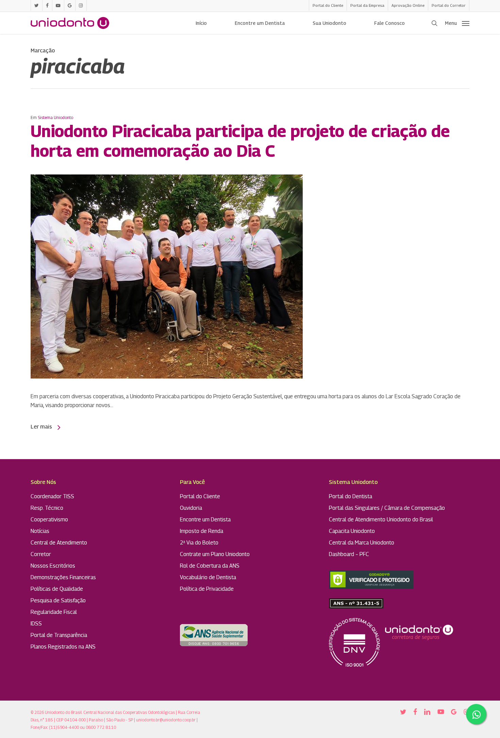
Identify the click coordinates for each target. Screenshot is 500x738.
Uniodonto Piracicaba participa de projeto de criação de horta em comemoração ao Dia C (240, 141)
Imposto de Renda (201, 531)
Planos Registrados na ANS (63, 646)
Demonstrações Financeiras (63, 577)
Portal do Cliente (200, 496)
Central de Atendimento (59, 542)
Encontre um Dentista (205, 519)
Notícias (40, 531)
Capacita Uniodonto (352, 531)
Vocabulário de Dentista (208, 577)
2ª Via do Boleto (199, 542)
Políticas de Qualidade (57, 589)
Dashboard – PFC (349, 554)
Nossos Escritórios (53, 566)
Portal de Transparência (59, 635)
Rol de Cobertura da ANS (209, 566)
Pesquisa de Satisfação (58, 600)
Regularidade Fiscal (54, 612)
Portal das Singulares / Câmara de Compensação (387, 508)
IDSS (36, 623)
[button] (457, 23)
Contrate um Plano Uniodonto (215, 554)
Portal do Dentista (350, 496)
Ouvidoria (191, 508)
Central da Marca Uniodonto (361, 542)
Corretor (41, 554)
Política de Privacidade (207, 589)
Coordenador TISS (52, 496)
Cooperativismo (49, 519)
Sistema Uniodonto (55, 117)
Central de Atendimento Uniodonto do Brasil (381, 519)
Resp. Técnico (47, 508)
